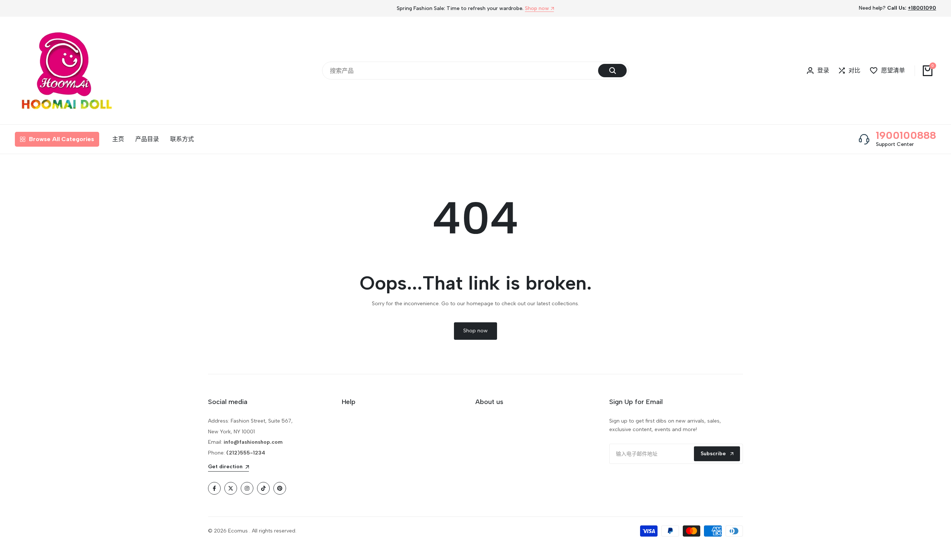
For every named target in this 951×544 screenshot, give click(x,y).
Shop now (537, 9)
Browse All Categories (61, 139)
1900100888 (906, 135)
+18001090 (922, 8)
